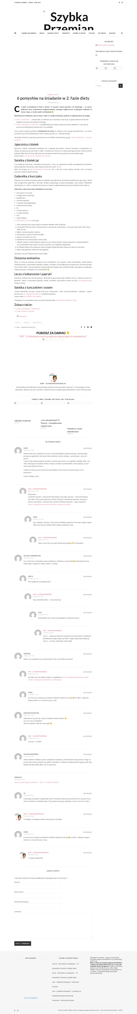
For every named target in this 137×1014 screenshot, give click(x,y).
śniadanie (26, 322)
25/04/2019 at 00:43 (29, 795)
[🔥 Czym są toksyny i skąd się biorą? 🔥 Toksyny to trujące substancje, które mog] (19, 989)
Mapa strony (95, 1010)
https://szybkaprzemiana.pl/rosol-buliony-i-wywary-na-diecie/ (49, 504)
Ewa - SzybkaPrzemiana (37, 489)
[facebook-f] (119, 2)
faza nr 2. (18, 322)
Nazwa (17, 882)
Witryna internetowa (21, 902)
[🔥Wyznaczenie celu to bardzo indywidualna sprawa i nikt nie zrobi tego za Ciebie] (19, 967)
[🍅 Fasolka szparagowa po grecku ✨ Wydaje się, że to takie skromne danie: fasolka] (30, 989)
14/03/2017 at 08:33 (29, 558)
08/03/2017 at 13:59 (29, 450)
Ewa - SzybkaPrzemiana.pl (26, 327)
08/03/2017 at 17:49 (33, 491)
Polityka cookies (73, 1010)
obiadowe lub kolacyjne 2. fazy (66, 300)
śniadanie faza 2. (37, 322)
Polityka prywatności (84, 1010)
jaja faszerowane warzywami (40, 169)
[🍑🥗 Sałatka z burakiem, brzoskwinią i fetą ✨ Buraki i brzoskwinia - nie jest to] (30, 967)
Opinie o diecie (79, 33)
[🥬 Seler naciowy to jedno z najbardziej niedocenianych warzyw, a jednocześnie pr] (19, 978)
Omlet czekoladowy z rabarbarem (28, 309)
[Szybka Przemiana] (68, 23)
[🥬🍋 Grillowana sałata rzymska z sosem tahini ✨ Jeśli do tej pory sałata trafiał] (42, 967)
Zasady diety (53, 33)
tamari (59, 167)
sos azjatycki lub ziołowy (31, 294)
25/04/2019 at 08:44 (29, 816)
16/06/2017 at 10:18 (33, 738)
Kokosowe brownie (67, 1000)
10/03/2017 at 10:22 (38, 519)
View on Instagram (30, 998)
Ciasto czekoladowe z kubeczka (27, 125)
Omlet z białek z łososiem (25, 311)
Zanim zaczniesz (29, 33)
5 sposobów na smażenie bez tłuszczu (37, 156)
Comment (17, 912)
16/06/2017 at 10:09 (29, 715)
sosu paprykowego (85, 280)
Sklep (42, 33)
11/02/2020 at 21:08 (33, 694)
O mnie (30, 2)
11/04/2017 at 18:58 (48, 633)
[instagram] (122, 2)
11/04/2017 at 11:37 (43, 614)
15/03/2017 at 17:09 (29, 656)
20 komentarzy (53, 102)
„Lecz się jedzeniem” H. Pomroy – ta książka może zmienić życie (51, 423)
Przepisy (66, 33)
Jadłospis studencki (22, 421)
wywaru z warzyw (26, 220)
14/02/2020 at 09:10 (33, 854)
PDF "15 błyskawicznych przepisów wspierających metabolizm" (53, 336)
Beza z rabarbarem (23, 119)
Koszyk (112, 33)
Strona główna (20, 2)
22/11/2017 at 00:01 (29, 756)
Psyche (92, 33)
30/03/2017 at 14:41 (38, 596)
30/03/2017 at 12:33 (33, 578)
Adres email (19, 892)
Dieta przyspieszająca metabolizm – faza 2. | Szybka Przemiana (36, 782)
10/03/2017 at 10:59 (43, 540)
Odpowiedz (87, 448)
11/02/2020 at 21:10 (29, 834)
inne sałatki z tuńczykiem (32, 296)
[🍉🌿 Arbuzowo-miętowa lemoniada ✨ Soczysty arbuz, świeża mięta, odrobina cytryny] (42, 978)
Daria (54, 973)
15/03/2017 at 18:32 (33, 674)
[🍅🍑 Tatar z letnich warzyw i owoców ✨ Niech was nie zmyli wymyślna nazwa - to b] (30, 978)
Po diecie (102, 33)
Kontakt (37, 2)
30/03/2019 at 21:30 (19, 779)
